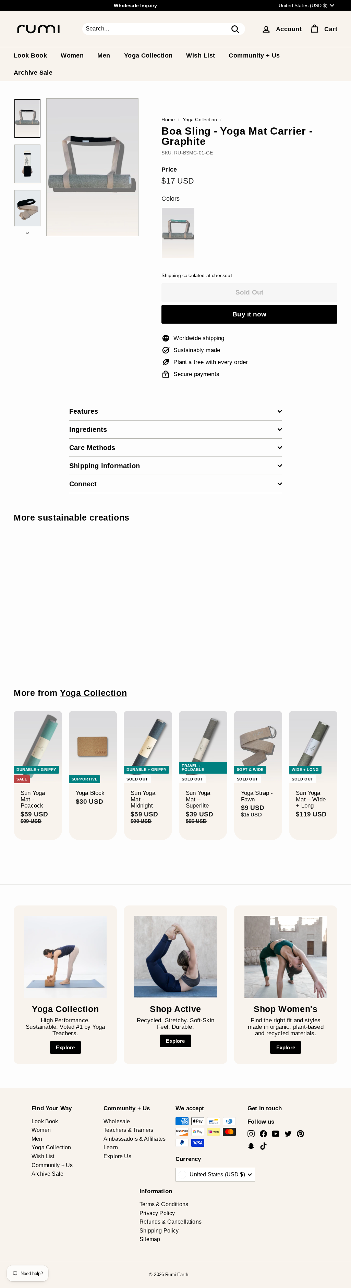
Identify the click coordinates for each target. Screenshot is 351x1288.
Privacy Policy (157, 1213)
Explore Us (117, 1156)
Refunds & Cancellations (171, 1222)
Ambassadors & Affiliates (135, 1139)
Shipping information (104, 466)
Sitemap (150, 1239)
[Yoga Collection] (65, 957)
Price (169, 169)
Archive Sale (33, 72)
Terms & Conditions (164, 1204)
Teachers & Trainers (128, 1130)
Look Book (30, 55)
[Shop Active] (175, 957)
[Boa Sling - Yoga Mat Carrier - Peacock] (177, 233)
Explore (65, 1047)
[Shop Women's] (285, 957)
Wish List (200, 55)
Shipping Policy (159, 1231)
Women (72, 55)
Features (83, 411)
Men (103, 55)
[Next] (27, 231)
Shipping (171, 275)
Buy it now (249, 314)
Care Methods (92, 447)
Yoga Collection (148, 55)
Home (168, 119)
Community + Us (254, 55)
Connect (83, 484)
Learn (111, 1147)
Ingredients (88, 429)
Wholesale (117, 1121)
